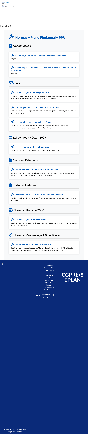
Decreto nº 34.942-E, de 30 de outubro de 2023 (36, 170)
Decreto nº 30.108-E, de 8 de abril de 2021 (34, 245)
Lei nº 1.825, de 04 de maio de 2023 (31, 220)
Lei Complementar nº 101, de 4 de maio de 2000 (37, 107)
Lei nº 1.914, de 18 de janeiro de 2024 (32, 147)
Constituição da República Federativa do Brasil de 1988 (40, 55)
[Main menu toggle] (84, 2)
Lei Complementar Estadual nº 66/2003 (33, 122)
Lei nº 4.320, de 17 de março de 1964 (32, 93)
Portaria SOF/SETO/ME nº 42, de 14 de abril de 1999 (39, 195)
